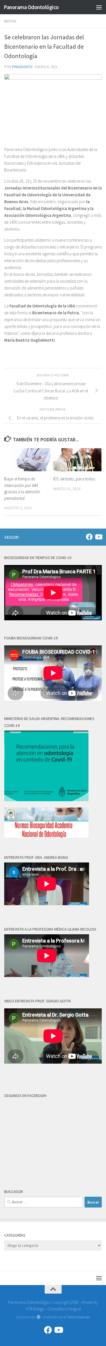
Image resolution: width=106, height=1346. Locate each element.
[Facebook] (89, 536)
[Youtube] (98, 536)
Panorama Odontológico (31, 7)
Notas (10, 21)
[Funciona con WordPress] (38, 1317)
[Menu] (99, 7)
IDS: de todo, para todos (74, 479)
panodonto (22, 66)
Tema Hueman (79, 1317)
